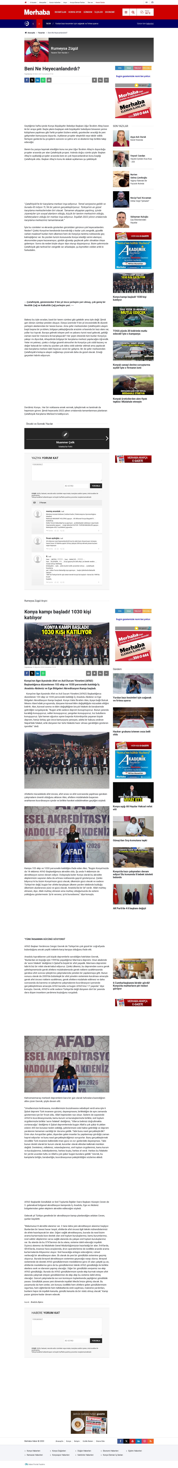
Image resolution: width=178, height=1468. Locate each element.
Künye (68, 1441)
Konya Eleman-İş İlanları (113, 1455)
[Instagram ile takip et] (145, 1441)
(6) (57, 582)
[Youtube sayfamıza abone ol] (132, 1441)
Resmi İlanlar (100, 2)
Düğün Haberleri (84, 1451)
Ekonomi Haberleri (110, 1451)
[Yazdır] (49, 80)
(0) (63, 531)
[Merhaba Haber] (37, 12)
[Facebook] (26, 80)
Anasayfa (31, 33)
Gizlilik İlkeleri (88, 1441)
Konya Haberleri (33, 1451)
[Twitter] (32, 80)
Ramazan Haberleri (35, 1455)
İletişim (77, 1441)
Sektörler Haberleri (85, 1455)
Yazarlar (41, 33)
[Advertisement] (66, 104)
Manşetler (42, 2)
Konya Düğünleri (59, 1451)
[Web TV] (146, 2)
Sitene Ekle (100, 1441)
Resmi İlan (60, 12)
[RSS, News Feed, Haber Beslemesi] (151, 1441)
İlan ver (90, 2)
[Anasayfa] (25, 2)
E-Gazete (33, 2)
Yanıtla (50, 531)
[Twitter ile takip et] (126, 1441)
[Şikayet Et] (99, 530)
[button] (94, 80)
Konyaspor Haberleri (61, 1455)
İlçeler (99, 12)
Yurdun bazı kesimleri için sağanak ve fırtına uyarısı (76, 23)
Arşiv (65, 2)
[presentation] (33, 23)
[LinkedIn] (37, 80)
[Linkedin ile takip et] (138, 1441)
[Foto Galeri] (152, 2)
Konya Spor (75, 12)
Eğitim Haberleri (135, 1451)
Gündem (88, 12)
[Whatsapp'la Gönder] (43, 80)
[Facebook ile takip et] (120, 1441)
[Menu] (126, 12)
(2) (57, 531)
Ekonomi (109, 12)
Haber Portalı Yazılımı (36, 1464)
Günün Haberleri (54, 2)
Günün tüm (145, 23)
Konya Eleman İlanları (77, 2)
